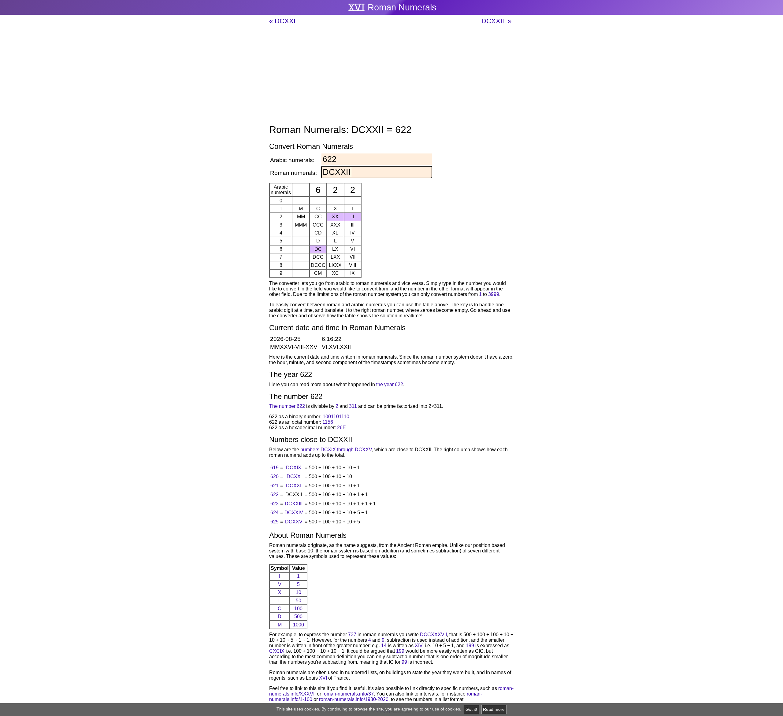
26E (341, 427)
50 (298, 600)
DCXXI (293, 485)
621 (274, 485)
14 (384, 645)
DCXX (294, 476)
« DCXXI (282, 21)
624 (274, 512)
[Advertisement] (391, 75)
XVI (323, 678)
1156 (327, 422)
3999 (493, 294)
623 (274, 503)
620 (274, 476)
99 (404, 662)
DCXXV (293, 521)
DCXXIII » (496, 21)
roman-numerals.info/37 (348, 693)
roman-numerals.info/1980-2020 (353, 699)
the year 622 (389, 384)
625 (274, 521)
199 (470, 645)
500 (298, 616)
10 (298, 592)
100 (298, 608)
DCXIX (293, 467)
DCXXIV (293, 512)
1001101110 (336, 416)
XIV (418, 645)
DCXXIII (293, 503)
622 (274, 494)
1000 (298, 624)
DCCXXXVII (433, 634)
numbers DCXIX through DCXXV (336, 449)
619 (274, 467)
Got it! (471, 709)
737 (352, 634)
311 (353, 406)
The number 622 (287, 406)
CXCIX (276, 651)
